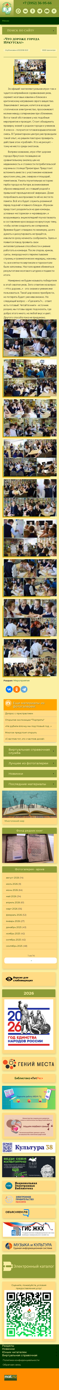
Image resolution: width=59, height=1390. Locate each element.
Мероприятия (21, 680)
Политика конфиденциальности (21, 1360)
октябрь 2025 (13, 939)
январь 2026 (13, 921)
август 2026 (12, 877)
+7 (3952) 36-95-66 (37, 3)
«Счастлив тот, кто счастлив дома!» (24, 738)
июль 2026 (12, 884)
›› (31, 960)
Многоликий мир (14, 821)
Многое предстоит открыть (21, 732)
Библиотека (29, 1078)
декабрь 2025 (14, 927)
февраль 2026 (14, 915)
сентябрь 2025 (14, 946)
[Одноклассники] (16, 689)
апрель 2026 (13, 902)
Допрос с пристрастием (19, 713)
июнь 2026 (12, 890)
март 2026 (11, 908)
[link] (29, 30)
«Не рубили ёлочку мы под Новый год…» (28, 726)
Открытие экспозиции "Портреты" (24, 720)
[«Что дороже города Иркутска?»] (30, 71)
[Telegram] (24, 689)
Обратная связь (12, 1364)
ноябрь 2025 (13, 933)
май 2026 (11, 896)
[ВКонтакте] (9, 689)
